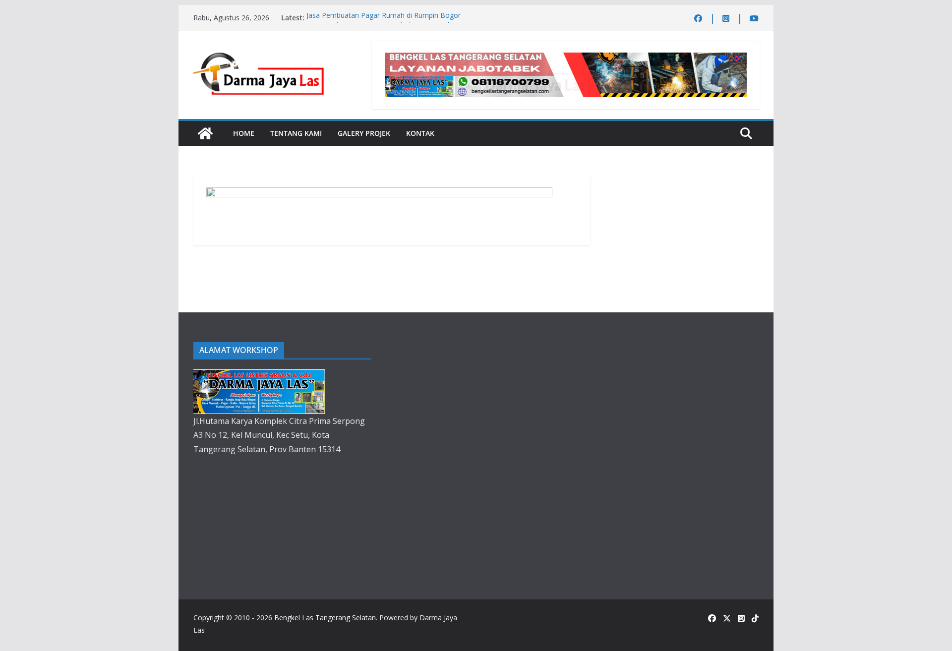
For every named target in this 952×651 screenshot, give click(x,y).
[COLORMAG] (259, 376)
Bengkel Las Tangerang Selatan (325, 617)
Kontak (420, 133)
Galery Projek (364, 133)
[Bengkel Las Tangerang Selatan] (205, 133)
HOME (243, 133)
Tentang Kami (296, 133)
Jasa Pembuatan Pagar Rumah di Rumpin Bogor (383, 17)
